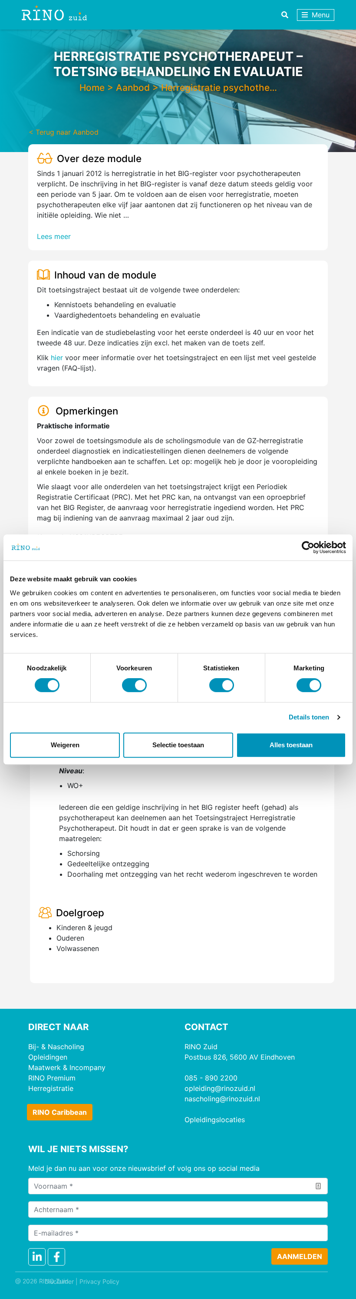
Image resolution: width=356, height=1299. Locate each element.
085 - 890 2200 (211, 1078)
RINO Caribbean (60, 1112)
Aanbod (133, 87)
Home (92, 87)
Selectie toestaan (178, 745)
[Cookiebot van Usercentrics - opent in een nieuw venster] (308, 547)
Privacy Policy (99, 1281)
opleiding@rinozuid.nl (220, 1088)
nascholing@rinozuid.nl (222, 1098)
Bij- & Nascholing (56, 1046)
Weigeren (65, 745)
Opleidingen (47, 1057)
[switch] (134, 685)
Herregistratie (50, 1088)
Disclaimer (59, 1281)
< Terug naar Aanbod (64, 132)
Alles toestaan (291, 745)
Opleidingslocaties (215, 1119)
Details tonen (309, 717)
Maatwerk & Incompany (66, 1067)
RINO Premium (52, 1078)
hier (57, 357)
